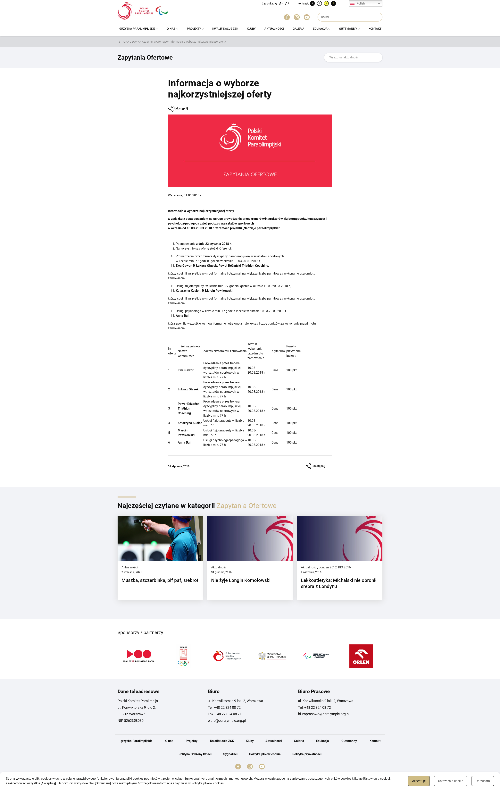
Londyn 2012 (328, 567)
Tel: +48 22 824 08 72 (224, 707)
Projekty (194, 28)
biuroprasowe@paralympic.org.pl (323, 714)
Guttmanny (348, 28)
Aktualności (274, 28)
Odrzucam (483, 781)
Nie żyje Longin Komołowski (241, 580)
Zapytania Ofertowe (155, 41)
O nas (171, 28)
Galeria (298, 28)
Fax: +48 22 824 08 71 (225, 714)
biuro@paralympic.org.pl (227, 720)
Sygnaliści (230, 754)
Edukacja (320, 28)
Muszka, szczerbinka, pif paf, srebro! (159, 580)
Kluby (251, 28)
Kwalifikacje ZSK (225, 28)
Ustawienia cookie (450, 781)
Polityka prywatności (306, 754)
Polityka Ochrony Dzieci (195, 754)
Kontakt (375, 28)
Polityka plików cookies (207, 783)
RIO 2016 (344, 567)
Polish (360, 3)
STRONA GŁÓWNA (130, 41)
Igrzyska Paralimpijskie (137, 28)
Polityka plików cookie (265, 754)
